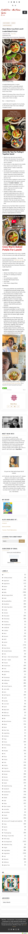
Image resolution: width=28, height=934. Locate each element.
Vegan (5, 847)
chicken (6, 613)
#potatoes (15, 37)
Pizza (5, 756)
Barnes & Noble (6, 526)
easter (5, 642)
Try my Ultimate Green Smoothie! (11, 383)
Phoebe (6, 750)
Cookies (6, 630)
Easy (5, 645)
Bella (5, 592)
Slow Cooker (7, 806)
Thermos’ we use (18, 260)
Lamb (5, 698)
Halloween (6, 680)
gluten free (7, 865)
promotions (7, 771)
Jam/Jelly (6, 689)
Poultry (6, 765)
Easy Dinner (6, 23)
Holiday (6, 683)
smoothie (6, 809)
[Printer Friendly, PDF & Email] (4, 388)
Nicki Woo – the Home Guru (10, 11)
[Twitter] (11, 406)
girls (5, 674)
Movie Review (7, 721)
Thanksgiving (7, 833)
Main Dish (6, 709)
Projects (6, 768)
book (5, 598)
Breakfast (6, 604)
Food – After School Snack (11, 657)
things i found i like (9, 835)
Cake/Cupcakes (8, 607)
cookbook (6, 627)
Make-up (6, 712)
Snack (5, 815)
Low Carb (6, 704)
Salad (5, 783)
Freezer (6, 662)
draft (5, 639)
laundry (6, 701)
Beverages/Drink (8, 595)
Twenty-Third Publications (9, 530)
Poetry (5, 759)
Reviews (6, 780)
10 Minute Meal (8, 577)
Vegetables (7, 850)
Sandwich (6, 789)
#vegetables (22, 37)
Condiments (7, 624)
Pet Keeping (7, 745)
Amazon (4, 523)
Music (5, 724)
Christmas (6, 618)
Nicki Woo (13, 33)
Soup (5, 824)
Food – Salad (7, 660)
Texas (5, 830)
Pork (5, 762)
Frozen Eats (7, 665)
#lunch (11, 37)
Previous (9, 389)
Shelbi (5, 797)
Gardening (6, 671)
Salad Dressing (8, 786)
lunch (13, 23)
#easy (7, 37)
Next (24, 389)
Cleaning (6, 621)
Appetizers (7, 583)
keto (5, 692)
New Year (6, 730)
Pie (4, 753)
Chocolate (6, 616)
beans (5, 586)
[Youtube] (15, 406)
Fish (5, 654)
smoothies (7, 812)
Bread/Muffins (7, 601)
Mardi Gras (7, 715)
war (5, 856)
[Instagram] (18, 406)
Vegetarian (7, 853)
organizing (6, 733)
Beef (5, 589)
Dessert (6, 636)
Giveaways (7, 677)
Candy (5, 610)
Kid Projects (7, 695)
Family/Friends (8, 651)
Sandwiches (7, 791)
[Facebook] (8, 406)
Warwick (6, 859)
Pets (5, 747)
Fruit (5, 668)
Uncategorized (7, 25)
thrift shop (6, 838)
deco (5, 633)
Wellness (6, 862)
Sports (5, 827)
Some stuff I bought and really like (13, 821)
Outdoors (6, 736)
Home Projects (8, 686)
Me (4, 718)
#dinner (4, 37)
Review (6, 777)
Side (5, 800)
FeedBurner (17, 562)
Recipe (5, 774)
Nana (5, 727)
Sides (5, 803)
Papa (5, 739)
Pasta (5, 742)
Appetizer (6, 580)
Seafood (6, 794)
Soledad (6, 818)
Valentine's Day (8, 844)
